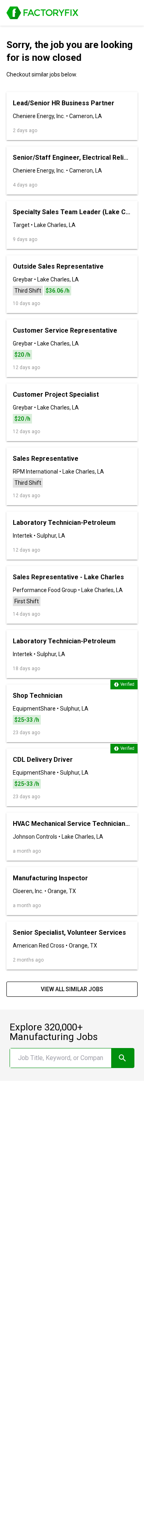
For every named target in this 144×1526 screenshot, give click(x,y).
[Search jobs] (122, 1058)
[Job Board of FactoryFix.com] (42, 12)
